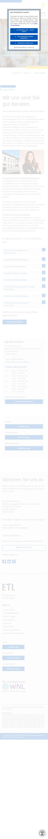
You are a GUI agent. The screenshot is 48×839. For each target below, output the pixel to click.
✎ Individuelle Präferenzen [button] (24, 43)
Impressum (31, 47)
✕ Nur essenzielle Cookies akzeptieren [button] (24, 37)
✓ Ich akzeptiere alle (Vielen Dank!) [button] (24, 30)
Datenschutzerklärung (20, 47)
